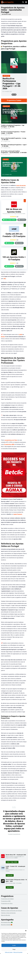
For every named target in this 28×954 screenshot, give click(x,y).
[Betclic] (14, 477)
